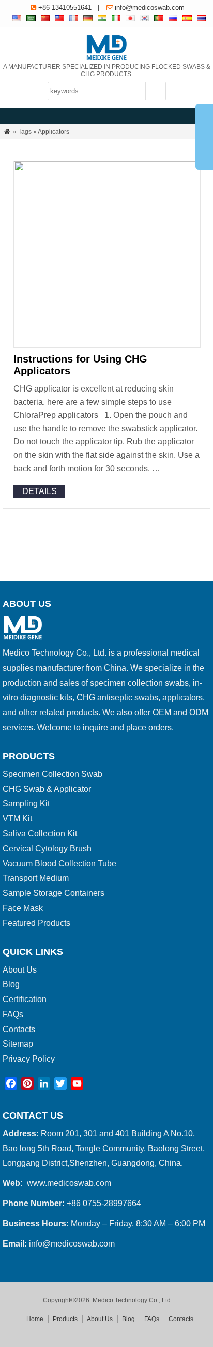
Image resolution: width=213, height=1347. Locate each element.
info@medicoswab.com (150, 7)
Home (34, 1319)
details (39, 491)
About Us (20, 969)
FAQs (13, 1014)
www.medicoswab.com (69, 1183)
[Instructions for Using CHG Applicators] (107, 168)
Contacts (19, 1029)
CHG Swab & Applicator (47, 789)
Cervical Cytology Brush (47, 848)
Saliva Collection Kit (40, 833)
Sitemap (18, 1043)
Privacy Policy (29, 1058)
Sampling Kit (26, 803)
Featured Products (36, 923)
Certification (25, 999)
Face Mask (23, 908)
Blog (11, 984)
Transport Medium (36, 878)
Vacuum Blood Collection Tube (59, 863)
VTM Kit (17, 818)
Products (65, 1319)
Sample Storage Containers (53, 893)
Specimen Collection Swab (52, 774)
